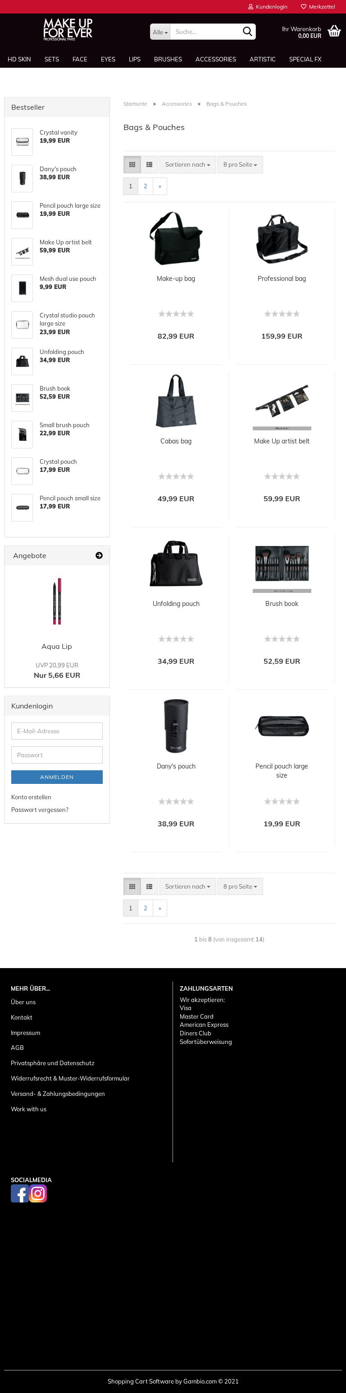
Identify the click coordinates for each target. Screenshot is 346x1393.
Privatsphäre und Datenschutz (53, 1063)
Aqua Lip (56, 646)
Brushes (168, 59)
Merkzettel (320, 6)
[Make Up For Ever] (68, 29)
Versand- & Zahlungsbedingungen (58, 1093)
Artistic (263, 59)
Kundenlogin (270, 6)
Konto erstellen (31, 797)
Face (80, 59)
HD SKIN (19, 59)
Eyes (108, 59)
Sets (52, 59)
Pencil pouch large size (281, 770)
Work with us (28, 1109)
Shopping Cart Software (141, 1381)
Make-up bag (176, 279)
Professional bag (282, 279)
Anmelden (57, 776)
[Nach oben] (321, 1379)
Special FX (305, 59)
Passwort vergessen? (39, 809)
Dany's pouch (176, 766)
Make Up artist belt (282, 441)
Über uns (23, 1002)
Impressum (25, 1032)
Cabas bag (175, 441)
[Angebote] (99, 555)
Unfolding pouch (176, 604)
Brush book (281, 604)
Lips (135, 59)
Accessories (216, 59)
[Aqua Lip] (57, 601)
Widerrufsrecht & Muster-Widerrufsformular (70, 1078)
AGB (17, 1047)
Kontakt (21, 1017)
